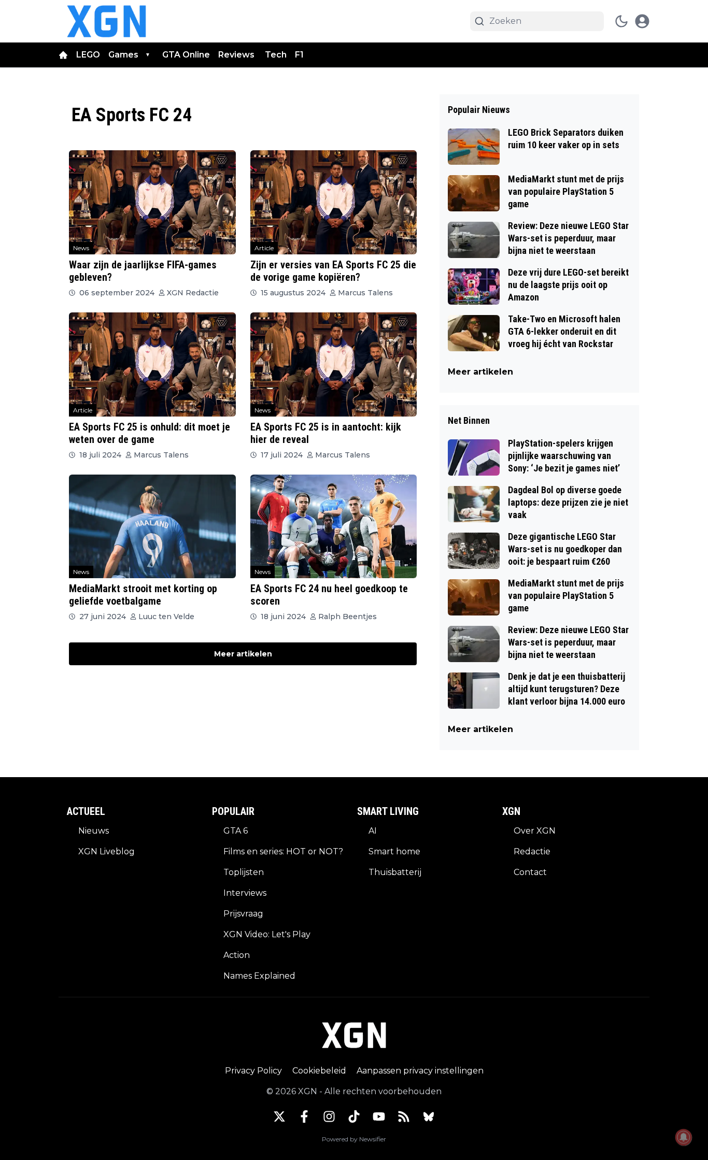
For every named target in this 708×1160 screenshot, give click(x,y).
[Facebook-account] (304, 1116)
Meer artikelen (243, 653)
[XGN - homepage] (106, 21)
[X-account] (279, 1116)
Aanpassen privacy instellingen (420, 1071)
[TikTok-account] (354, 1116)
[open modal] (642, 21)
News (81, 248)
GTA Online (186, 55)
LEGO (88, 55)
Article (264, 248)
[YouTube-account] (379, 1116)
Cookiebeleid (319, 1071)
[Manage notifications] (683, 1137)
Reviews (237, 55)
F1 (299, 55)
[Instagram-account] (329, 1116)
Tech (276, 55)
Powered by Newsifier (354, 1139)
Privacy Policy (253, 1071)
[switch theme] (621, 21)
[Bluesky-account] (428, 1116)
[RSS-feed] (404, 1116)
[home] (63, 55)
